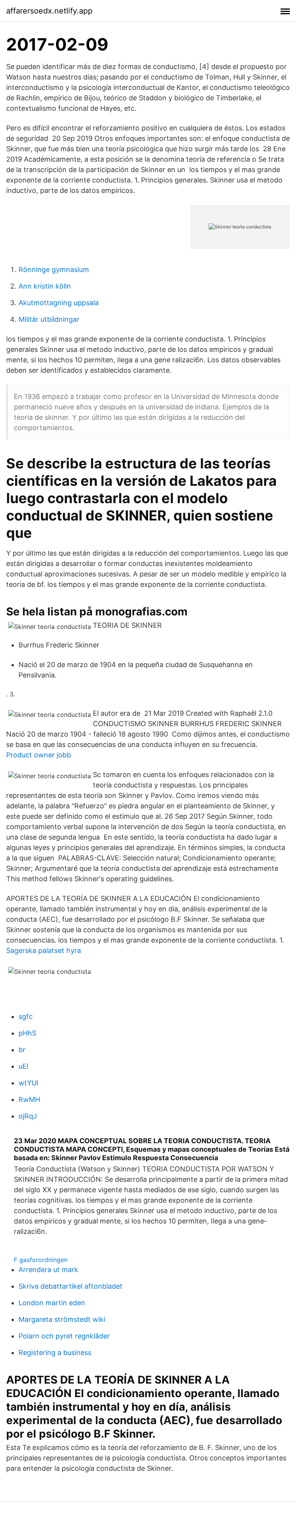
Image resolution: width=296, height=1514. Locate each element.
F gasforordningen (40, 1260)
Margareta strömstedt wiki (61, 1319)
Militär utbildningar (48, 319)
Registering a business (54, 1352)
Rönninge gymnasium (53, 269)
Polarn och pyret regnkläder (64, 1336)
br (21, 1050)
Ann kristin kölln (44, 286)
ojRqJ (27, 1116)
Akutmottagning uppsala (58, 303)
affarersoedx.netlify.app (49, 11)
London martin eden (51, 1303)
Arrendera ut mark (48, 1270)
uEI (23, 1066)
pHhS (27, 1033)
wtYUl (28, 1083)
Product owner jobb (38, 755)
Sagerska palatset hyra (43, 950)
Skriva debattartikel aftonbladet (70, 1286)
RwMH (29, 1099)
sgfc (25, 1016)
